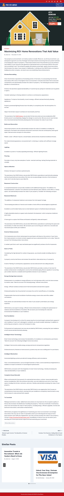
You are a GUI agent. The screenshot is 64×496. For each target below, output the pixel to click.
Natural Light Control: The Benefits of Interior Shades (14, 433)
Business (6, 48)
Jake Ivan (8, 54)
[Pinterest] (52, 1)
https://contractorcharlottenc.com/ (19, 417)
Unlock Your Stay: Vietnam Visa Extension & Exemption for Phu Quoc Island (47, 472)
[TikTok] (57, 1)
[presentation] (48, 457)
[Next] (59, 465)
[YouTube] (49, 1)
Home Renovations (10, 423)
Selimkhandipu (40, 477)
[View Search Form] (60, 1)
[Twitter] (46, 1)
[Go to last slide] (4, 465)
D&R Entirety (19, 116)
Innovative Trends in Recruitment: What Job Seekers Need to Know (13, 453)
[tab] (28, 483)
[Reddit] (55, 1)
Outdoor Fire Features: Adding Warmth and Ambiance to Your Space (50, 433)
